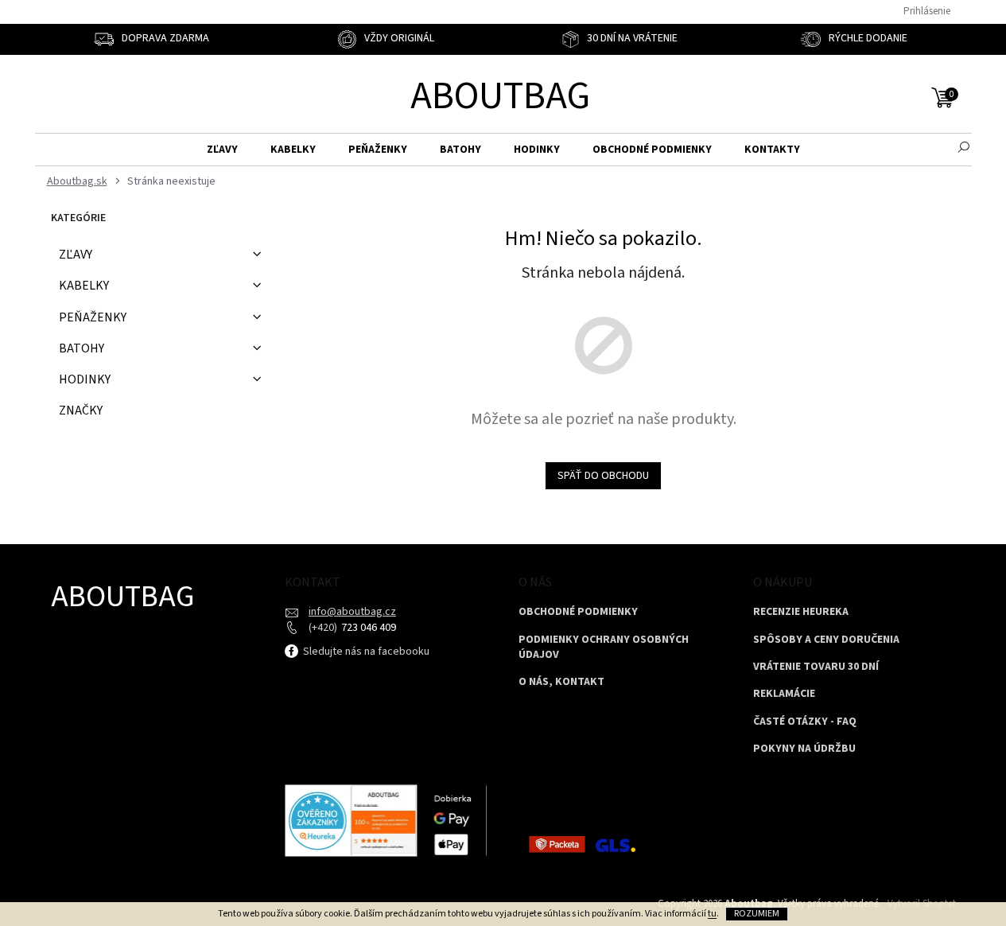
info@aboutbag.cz (352, 612)
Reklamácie (784, 694)
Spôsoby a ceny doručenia (826, 640)
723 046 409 (367, 628)
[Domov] (75, 181)
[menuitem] (222, 150)
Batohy (81, 348)
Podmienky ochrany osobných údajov (604, 647)
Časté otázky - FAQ (804, 722)
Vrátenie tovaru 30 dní (816, 667)
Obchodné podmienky (578, 612)
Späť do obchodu (603, 476)
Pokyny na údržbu (804, 749)
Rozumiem (756, 913)
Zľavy (75, 254)
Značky (81, 410)
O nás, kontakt (561, 682)
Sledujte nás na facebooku (365, 651)
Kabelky (84, 285)
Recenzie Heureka (801, 612)
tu (712, 913)
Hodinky (85, 379)
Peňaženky (92, 317)
